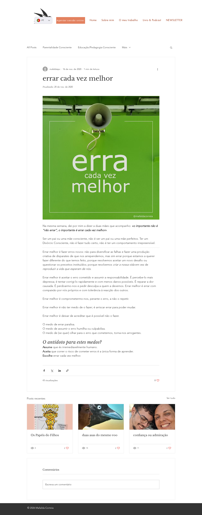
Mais (124, 47)
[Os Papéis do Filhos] (50, 417)
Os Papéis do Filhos (45, 435)
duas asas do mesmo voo (99, 435)
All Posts (31, 47)
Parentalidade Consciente (57, 47)
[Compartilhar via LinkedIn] (59, 370)
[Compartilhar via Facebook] (44, 370)
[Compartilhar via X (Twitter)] (51, 370)
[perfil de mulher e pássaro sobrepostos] (101, 417)
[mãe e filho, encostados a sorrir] (152, 417)
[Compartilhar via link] (67, 370)
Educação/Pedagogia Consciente (97, 47)
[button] (171, 47)
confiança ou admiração (150, 435)
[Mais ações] (157, 69)
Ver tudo (171, 398)
